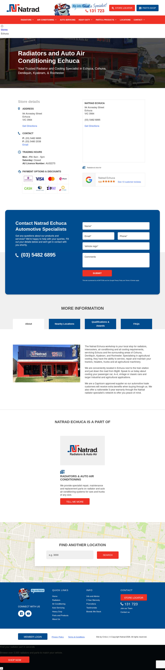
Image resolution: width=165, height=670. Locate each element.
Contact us (125, 612)
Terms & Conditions (76, 636)
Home (54, 596)
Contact (138, 19)
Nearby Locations (64, 324)
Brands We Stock (93, 611)
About (28, 324)
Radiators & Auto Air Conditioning (77, 478)
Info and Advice (92, 596)
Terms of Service (130, 280)
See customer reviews (129, 181)
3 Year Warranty (93, 600)
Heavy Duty (84, 19)
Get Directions (29, 125)
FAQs (136, 324)
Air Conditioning (45, 19)
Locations (125, 19)
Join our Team (127, 608)
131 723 (96, 11)
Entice (105, 636)
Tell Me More (75, 501)
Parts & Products (105, 19)
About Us (56, 619)
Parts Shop (149, 7)
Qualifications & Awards (100, 324)
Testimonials (91, 607)
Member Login (33, 636)
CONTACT (127, 590)
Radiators (26, 19)
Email (25, 144)
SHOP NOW (14, 659)
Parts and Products (60, 615)
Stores (4, 29)
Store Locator (123, 7)
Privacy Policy (118, 280)
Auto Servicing (67, 19)
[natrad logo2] (23, 7)
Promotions (91, 603)
